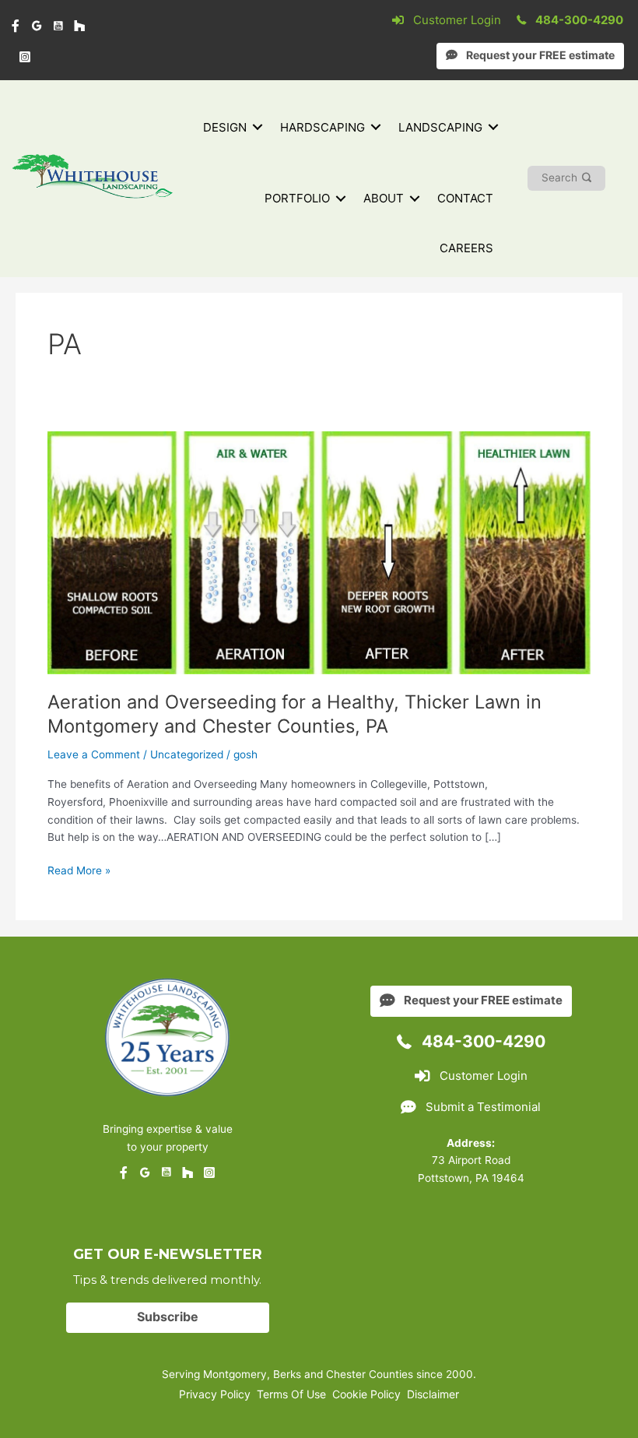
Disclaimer (433, 1394)
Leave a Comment (93, 754)
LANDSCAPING (440, 127)
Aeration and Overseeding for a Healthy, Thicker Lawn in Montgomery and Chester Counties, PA (294, 714)
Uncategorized (186, 754)
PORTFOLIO (297, 198)
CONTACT (465, 198)
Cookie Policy (366, 1394)
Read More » (78, 871)
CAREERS (466, 248)
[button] (257, 127)
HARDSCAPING (322, 127)
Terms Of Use (291, 1394)
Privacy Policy (215, 1394)
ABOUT (383, 198)
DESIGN (225, 127)
